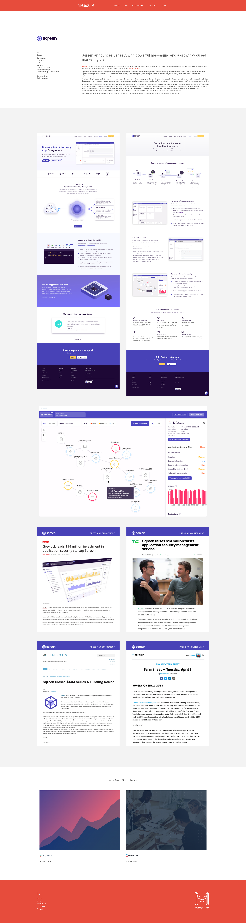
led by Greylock (134, 69)
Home (117, 5)
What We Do (137, 5)
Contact (163, 5)
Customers (151, 5)
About (125, 5)
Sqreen (84, 66)
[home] (86, 5)
